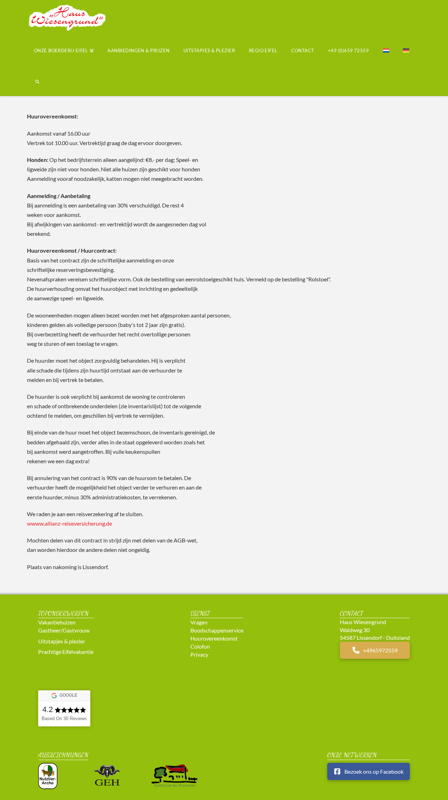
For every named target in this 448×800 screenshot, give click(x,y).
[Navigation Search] (33, 83)
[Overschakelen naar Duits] (406, 51)
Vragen (199, 622)
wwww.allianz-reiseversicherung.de (69, 523)
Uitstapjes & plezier (61, 641)
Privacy (199, 654)
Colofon (200, 646)
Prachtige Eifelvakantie (65, 651)
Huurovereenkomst (214, 638)
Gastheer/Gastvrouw (64, 630)
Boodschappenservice (216, 630)
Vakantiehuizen (57, 622)
